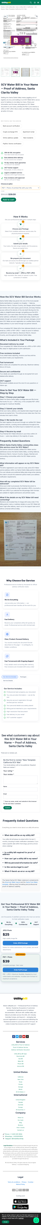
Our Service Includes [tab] (9, 677)
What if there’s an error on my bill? (20, 871)
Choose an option (7, 184)
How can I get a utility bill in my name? (21, 858)
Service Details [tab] (8, 680)
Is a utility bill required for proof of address (18, 853)
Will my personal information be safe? (21, 863)
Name (5, 786)
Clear (2, 191)
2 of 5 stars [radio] (18, 772)
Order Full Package (20, 970)
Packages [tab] (23, 677)
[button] (38, 2)
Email (5, 794)
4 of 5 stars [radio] (23, 772)
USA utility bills (10, 7)
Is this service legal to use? (17, 867)
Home (3, 7)
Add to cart (8, 199)
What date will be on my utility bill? (20, 835)
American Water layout (12, 882)
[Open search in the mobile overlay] (31, 2)
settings (21, 1218)
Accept (5, 1222)
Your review (8, 774)
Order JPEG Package (20, 943)
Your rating (8, 771)
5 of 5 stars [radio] (25, 772)
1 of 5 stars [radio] (15, 772)
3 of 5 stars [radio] (20, 772)
